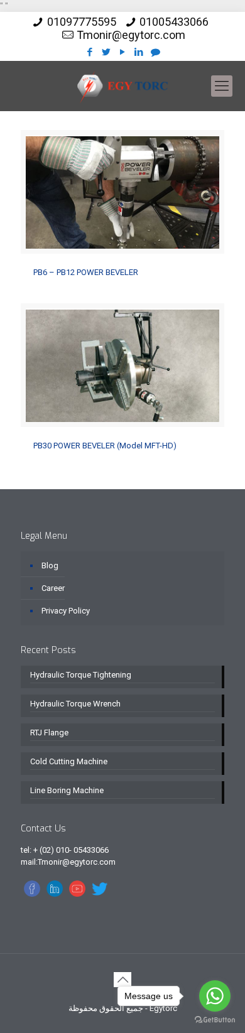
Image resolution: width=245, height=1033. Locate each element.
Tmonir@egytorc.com (131, 34)
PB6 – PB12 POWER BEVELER (85, 272)
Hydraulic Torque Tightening (80, 674)
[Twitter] (106, 52)
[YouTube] (122, 52)
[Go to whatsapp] (215, 996)
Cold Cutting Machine (68, 761)
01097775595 (81, 21)
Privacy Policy (65, 610)
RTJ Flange (49, 732)
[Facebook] (90, 52)
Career (53, 588)
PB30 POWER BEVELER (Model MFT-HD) (105, 445)
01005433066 (174, 21)
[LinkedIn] (139, 52)
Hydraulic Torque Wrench (75, 703)
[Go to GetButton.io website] (215, 1020)
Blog (49, 565)
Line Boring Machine (67, 790)
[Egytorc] (122, 86)
